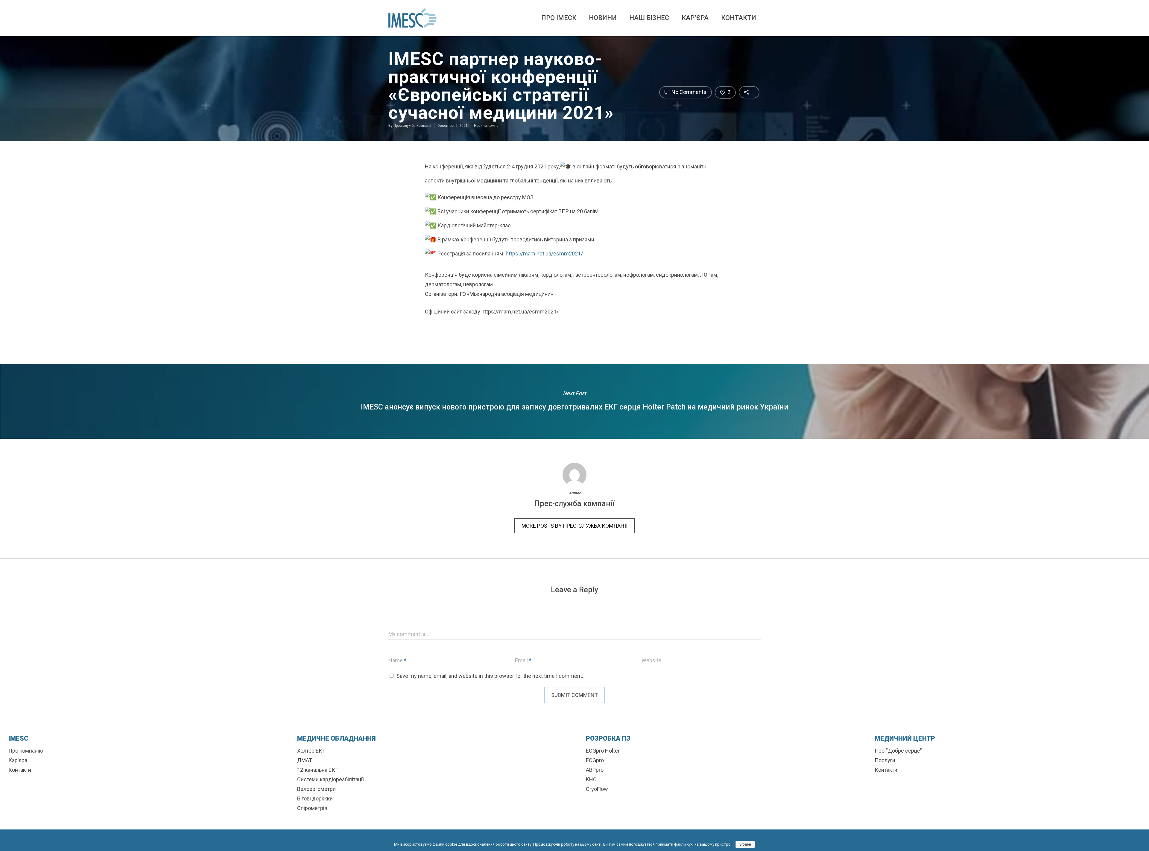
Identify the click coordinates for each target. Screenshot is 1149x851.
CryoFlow (597, 789)
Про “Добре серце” (898, 751)
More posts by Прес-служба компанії (574, 526)
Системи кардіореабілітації (330, 779)
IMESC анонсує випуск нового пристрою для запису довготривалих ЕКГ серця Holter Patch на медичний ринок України (574, 401)
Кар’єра (695, 18)
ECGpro (595, 760)
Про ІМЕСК (558, 18)
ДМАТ (304, 760)
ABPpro (595, 770)
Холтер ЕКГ (311, 751)
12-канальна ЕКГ (317, 770)
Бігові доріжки (315, 798)
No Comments (688, 92)
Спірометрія (312, 808)
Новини (603, 18)
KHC (591, 779)
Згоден (745, 844)
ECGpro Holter (603, 751)
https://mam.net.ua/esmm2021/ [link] (544, 253)
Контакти (738, 18)
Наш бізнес (649, 18)
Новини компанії (488, 126)
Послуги (885, 760)
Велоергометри (316, 789)
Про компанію (25, 751)
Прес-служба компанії (412, 126)
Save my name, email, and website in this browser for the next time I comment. (489, 676)
